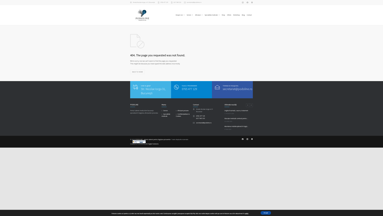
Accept (266, 213)
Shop (223, 15)
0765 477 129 (164, 2)
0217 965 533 (177, 2)
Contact (249, 15)
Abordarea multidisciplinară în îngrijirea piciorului (236, 126)
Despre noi (179, 15)
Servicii (189, 15)
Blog (243, 15)
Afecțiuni (198, 15)
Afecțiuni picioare (183, 111)
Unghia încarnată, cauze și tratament (236, 111)
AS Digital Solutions (152, 144)
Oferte (229, 15)
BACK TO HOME (137, 72)
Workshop (236, 15)
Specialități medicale (211, 15)
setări (246, 213)
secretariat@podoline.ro (194, 2)
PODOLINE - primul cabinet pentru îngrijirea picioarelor (153, 139)
